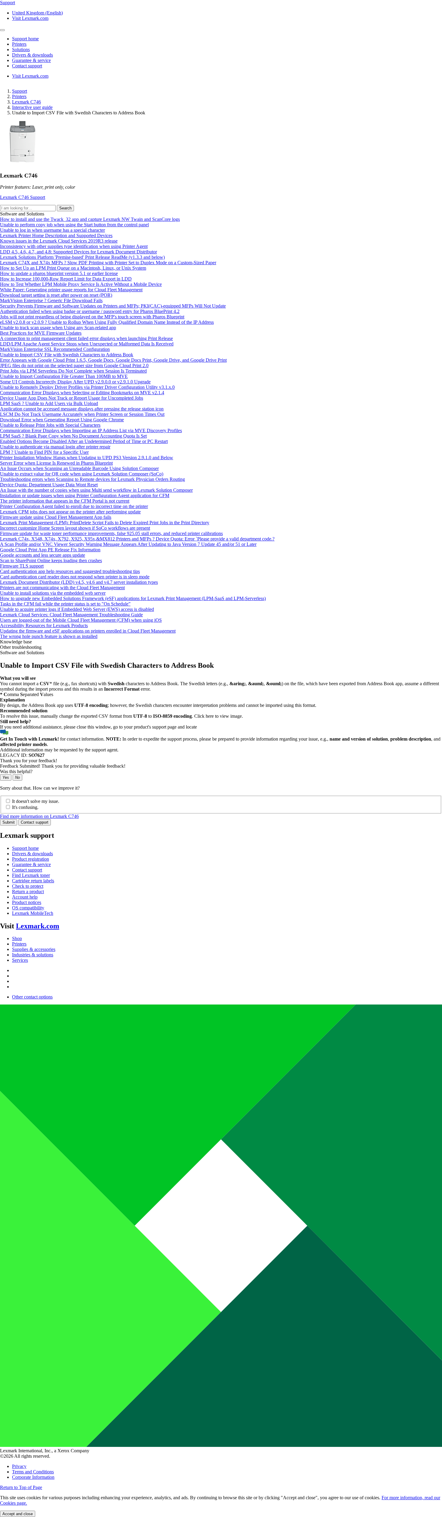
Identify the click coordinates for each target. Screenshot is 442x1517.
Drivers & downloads (32, 853)
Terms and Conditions (33, 1471)
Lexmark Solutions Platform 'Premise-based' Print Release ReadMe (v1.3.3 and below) (82, 257)
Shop (17, 938)
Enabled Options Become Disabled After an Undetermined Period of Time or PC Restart (84, 441)
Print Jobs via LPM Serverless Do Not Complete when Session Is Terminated (73, 370)
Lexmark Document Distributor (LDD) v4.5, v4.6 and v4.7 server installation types (79, 582)
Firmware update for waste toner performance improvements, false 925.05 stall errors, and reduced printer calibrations (111, 533)
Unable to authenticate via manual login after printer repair (55, 446)
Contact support (34, 822)
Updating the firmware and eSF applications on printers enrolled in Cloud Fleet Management (88, 630)
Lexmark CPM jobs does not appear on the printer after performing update (70, 511)
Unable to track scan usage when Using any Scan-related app (58, 327)
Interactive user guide (32, 107)
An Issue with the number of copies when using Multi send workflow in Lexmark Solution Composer (96, 490)
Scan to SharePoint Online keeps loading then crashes (51, 560)
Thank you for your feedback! (28, 760)
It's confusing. (25, 807)
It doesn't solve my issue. (35, 801)
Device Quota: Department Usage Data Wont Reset (49, 484)
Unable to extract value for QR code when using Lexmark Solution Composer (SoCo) (81, 473)
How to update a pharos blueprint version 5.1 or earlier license (59, 273)
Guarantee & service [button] (31, 60)
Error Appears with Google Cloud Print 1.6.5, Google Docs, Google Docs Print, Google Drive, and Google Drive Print (113, 360)
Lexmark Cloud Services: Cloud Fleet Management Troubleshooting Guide (71, 614)
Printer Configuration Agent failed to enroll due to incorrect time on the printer (74, 506)
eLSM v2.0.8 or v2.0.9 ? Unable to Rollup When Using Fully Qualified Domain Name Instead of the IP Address (107, 322)
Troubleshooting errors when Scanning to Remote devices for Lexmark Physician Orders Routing (92, 479)
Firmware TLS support (22, 565)
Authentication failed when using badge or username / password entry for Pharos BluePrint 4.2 (90, 311)
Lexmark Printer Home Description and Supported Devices (56, 235)
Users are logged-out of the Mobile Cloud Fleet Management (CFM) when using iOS (81, 620)
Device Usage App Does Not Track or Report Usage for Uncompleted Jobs (71, 398)
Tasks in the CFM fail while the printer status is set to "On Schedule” (65, 603)
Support (19, 91)
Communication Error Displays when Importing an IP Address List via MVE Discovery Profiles (91, 430)
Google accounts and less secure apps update (42, 555)
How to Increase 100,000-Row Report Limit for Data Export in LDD (66, 278)
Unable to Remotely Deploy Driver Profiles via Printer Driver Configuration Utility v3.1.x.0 (87, 387)
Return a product (28, 891)
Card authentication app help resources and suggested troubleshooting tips (70, 571)
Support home (25, 848)
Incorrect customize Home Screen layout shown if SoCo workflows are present (75, 528)
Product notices (26, 902)
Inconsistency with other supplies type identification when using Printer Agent (74, 246)
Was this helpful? (16, 771)
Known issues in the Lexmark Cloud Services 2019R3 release (59, 240)
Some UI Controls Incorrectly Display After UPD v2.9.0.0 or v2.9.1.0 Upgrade (75, 381)
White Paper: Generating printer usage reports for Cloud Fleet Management (71, 289)
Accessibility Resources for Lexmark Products (44, 625)
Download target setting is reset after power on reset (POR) (56, 295)
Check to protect (27, 886)
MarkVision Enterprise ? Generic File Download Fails (51, 300)
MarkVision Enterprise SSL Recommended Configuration (55, 349)
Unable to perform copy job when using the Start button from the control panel (74, 224)
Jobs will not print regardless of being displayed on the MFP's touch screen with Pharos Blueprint (92, 316)
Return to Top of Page (21, 1487)
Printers (19, 96)
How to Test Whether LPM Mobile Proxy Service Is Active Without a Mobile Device (81, 284)
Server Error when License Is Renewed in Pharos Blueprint (56, 463)
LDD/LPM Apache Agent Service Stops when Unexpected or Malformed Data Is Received (86, 343)
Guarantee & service (31, 864)
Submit (8, 822)
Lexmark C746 (26, 101)
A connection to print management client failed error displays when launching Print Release (86, 338)
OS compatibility (28, 907)
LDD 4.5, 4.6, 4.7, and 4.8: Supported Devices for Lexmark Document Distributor (78, 251)
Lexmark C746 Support (22, 197)
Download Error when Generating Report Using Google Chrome (62, 419)
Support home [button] (25, 38)
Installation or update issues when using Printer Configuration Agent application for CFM (84, 495)
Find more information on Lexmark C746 (39, 816)
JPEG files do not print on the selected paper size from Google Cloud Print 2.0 (74, 365)
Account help (25, 896)
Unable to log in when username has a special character (52, 230)
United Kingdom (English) (37, 12)
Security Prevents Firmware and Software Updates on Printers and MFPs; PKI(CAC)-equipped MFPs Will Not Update (113, 305)
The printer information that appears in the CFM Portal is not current (64, 500)
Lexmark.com (37, 926)
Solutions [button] (21, 49)
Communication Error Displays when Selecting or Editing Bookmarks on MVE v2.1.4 (82, 392)
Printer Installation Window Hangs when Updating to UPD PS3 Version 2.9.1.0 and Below (86, 457)
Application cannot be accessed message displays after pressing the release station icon (82, 408)
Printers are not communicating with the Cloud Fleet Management (62, 587)
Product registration (30, 859)
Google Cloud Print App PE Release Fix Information (50, 549)
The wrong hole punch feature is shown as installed (48, 636)
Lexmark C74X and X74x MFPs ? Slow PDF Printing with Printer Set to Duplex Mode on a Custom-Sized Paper (108, 262)
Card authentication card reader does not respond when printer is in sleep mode (74, 576)
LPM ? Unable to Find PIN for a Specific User (44, 452)
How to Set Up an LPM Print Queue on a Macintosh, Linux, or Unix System (73, 268)
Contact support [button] (27, 65)
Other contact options (32, 996)
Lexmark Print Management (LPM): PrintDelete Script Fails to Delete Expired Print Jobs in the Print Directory (104, 522)
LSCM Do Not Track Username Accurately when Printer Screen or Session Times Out (82, 414)
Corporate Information (33, 1477)
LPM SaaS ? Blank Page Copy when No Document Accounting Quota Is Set (73, 435)
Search (65, 208)
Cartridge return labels (33, 880)
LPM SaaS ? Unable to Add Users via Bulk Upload (49, 403)
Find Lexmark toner (31, 875)
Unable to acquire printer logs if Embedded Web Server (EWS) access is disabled (77, 609)
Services (20, 960)
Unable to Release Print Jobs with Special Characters (50, 425)
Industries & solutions (32, 954)
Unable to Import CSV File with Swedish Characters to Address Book (66, 354)
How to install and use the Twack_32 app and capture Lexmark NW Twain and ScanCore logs (90, 219)
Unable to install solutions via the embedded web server (53, 593)
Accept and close (17, 1514)
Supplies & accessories (33, 949)
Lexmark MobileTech (32, 913)
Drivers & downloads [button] (32, 54)
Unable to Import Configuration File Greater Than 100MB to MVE (64, 376)
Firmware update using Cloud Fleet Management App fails (55, 517)
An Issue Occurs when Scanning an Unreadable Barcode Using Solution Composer (79, 468)
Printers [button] (19, 44)
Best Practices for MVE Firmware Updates (40, 333)
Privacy (19, 1466)
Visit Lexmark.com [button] (30, 18)
